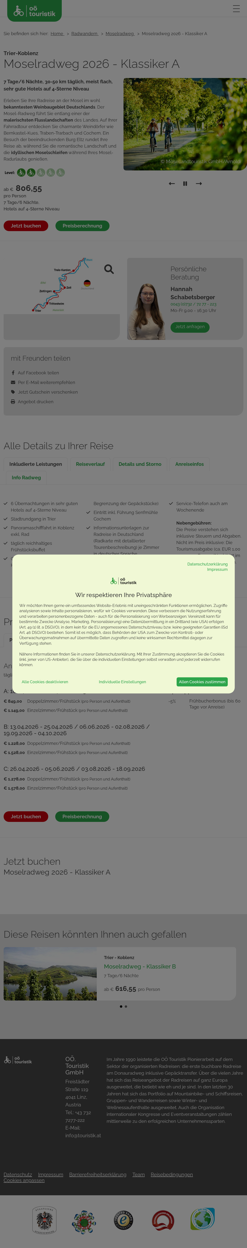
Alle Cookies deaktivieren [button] (45, 681)
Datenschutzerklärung (207, 564)
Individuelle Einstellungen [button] (122, 681)
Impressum (217, 569)
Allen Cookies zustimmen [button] (202, 681)
